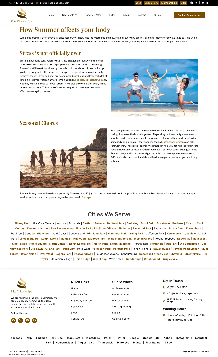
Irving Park (136, 233)
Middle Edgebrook (120, 238)
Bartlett (87, 223)
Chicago (86, 197)
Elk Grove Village (105, 228)
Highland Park (96, 233)
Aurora (61, 223)
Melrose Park (96, 238)
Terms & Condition (18, 351)
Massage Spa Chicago (173, 141)
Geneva (30, 233)
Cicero (190, 223)
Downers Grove (37, 228)
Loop (44, 238)
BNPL (112, 15)
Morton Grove (143, 238)
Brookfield (147, 223)
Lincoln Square (29, 238)
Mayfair (65, 238)
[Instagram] (196, 2)
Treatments (68, 15)
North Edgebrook (80, 243)
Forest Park (193, 228)
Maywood (79, 238)
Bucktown (163, 223)
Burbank (177, 223)
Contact (142, 15)
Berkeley (132, 223)
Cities (157, 15)
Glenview (43, 233)
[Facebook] (191, 2)
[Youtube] (27, 320)
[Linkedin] (203, 2)
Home (51, 15)
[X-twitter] (207, 2)
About (126, 15)
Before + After (93, 15)
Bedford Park (115, 223)
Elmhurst (124, 228)
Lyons (54, 238)
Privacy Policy (35, 351)
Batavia (100, 223)
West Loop (100, 259)
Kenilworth (174, 233)
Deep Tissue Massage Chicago (89, 79)
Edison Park (83, 228)
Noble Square (38, 243)
